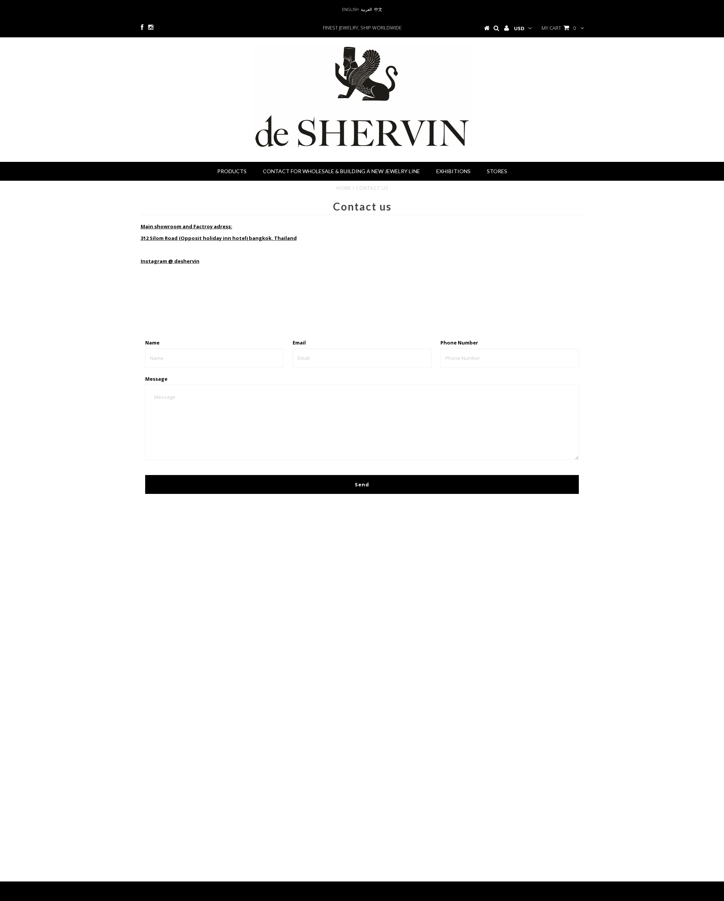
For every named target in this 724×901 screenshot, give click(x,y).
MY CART (558, 28)
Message (156, 378)
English (350, 9)
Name (152, 342)
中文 (378, 9)
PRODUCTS (232, 171)
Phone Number (459, 342)
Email (299, 342)
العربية (366, 9)
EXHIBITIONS (453, 171)
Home (343, 188)
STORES (497, 171)
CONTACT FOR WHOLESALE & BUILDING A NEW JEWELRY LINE (341, 171)
